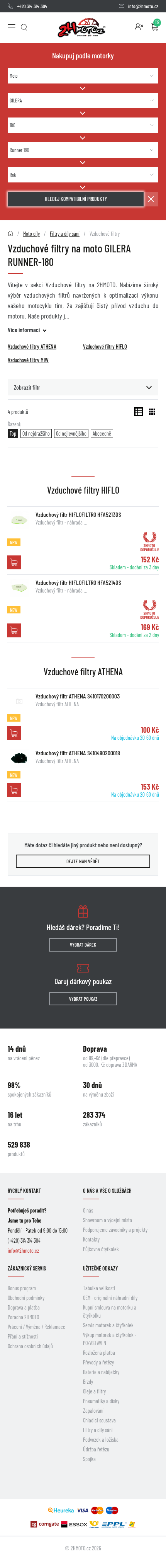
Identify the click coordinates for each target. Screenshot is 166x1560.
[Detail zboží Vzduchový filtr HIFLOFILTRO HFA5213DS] (19, 520)
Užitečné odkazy (100, 1268)
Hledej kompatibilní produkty (76, 199)
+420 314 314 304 (32, 6)
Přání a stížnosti (23, 1336)
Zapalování (93, 1410)
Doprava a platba (24, 1307)
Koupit (14, 562)
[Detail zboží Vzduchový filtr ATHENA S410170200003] (19, 701)
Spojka (89, 1459)
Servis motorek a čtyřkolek (108, 1325)
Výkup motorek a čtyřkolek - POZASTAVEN (109, 1339)
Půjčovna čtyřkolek (101, 1249)
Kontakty (91, 1239)
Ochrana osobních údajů (30, 1346)
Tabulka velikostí (99, 1288)
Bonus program (22, 1288)
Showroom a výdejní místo (107, 1220)
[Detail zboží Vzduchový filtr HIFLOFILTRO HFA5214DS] (19, 588)
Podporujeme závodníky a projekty (115, 1229)
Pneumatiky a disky (101, 1401)
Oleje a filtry (94, 1391)
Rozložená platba (99, 1352)
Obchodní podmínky (26, 1297)
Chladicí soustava (99, 1420)
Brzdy (88, 1381)
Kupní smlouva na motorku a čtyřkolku (109, 1311)
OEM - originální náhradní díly (110, 1297)
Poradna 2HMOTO (23, 1317)
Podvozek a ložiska (101, 1439)
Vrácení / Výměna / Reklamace (36, 1326)
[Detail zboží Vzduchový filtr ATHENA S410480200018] (19, 758)
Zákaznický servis (27, 1268)
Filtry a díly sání (98, 1430)
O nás (88, 1210)
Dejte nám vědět (83, 861)
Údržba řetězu (96, 1449)
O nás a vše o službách (107, 1190)
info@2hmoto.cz (143, 6)
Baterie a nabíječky (101, 1372)
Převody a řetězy (98, 1362)
